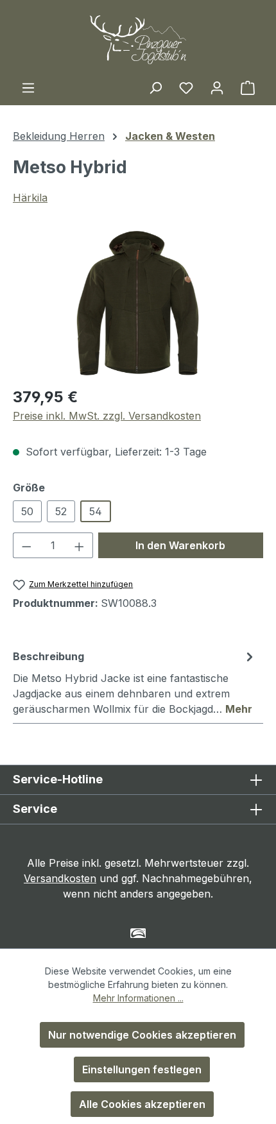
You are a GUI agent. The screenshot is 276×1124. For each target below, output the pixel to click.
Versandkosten (60, 878)
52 (61, 511)
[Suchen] (155, 87)
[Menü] (28, 87)
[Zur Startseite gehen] (138, 39)
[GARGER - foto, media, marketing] (138, 933)
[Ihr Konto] (217, 87)
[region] (138, 303)
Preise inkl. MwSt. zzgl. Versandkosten (107, 415)
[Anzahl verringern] (26, 545)
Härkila (30, 197)
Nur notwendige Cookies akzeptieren (142, 1034)
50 (27, 511)
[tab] (135, 682)
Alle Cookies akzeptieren (142, 1104)
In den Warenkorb (180, 545)
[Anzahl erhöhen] (79, 545)
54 (95, 511)
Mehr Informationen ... (138, 997)
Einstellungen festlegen (142, 1069)
